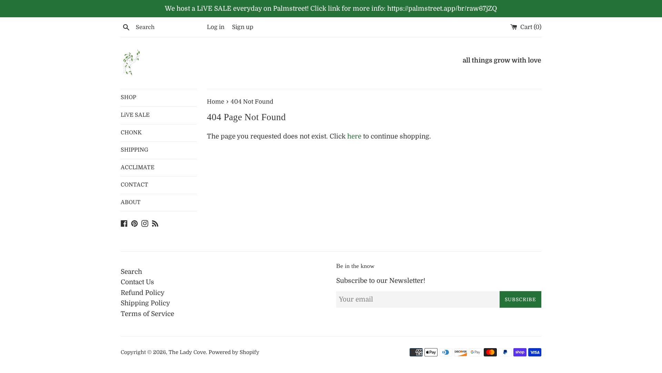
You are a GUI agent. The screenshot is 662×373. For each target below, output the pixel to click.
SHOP (128, 97)
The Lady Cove (187, 352)
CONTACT (134, 185)
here (354, 136)
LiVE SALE (135, 115)
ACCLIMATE (137, 167)
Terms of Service (147, 314)
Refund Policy (142, 293)
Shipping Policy (145, 303)
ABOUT (131, 202)
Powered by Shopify (234, 352)
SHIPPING (134, 150)
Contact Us (137, 282)
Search (131, 272)
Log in (215, 27)
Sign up (242, 27)
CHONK (131, 133)
